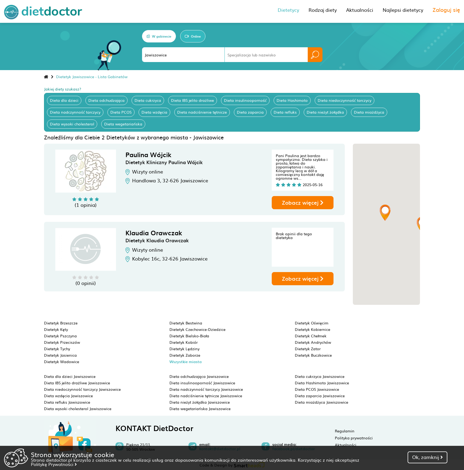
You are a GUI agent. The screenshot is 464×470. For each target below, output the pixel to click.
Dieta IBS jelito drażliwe (192, 100)
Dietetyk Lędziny (184, 348)
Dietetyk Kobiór (183, 342)
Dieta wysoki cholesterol (72, 123)
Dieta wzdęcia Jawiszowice (68, 395)
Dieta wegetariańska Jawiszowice (200, 408)
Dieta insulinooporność (245, 100)
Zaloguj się (446, 9)
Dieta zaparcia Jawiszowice (320, 395)
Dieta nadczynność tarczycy (75, 112)
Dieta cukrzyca (148, 100)
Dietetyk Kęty (56, 329)
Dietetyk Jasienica (60, 355)
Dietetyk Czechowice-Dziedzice (197, 329)
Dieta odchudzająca (106, 100)
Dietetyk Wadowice (61, 361)
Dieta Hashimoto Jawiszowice (322, 382)
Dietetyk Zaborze (184, 355)
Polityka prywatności (354, 437)
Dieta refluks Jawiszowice (67, 402)
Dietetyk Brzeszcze (61, 323)
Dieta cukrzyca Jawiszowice (320, 376)
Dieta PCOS (121, 112)
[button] (385, 213)
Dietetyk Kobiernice (312, 329)
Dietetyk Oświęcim (311, 323)
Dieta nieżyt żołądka (325, 112)
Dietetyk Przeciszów (62, 342)
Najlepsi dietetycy (403, 9)
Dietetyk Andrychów (313, 342)
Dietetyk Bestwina (185, 323)
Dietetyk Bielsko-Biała (189, 335)
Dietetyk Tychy (57, 348)
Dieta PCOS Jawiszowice (317, 389)
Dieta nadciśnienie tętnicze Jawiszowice (205, 395)
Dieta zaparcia (250, 112)
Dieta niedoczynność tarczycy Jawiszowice (82, 389)
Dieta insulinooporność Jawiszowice (202, 382)
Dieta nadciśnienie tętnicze (202, 112)
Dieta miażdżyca (369, 112)
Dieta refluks (285, 112)
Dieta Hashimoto (292, 100)
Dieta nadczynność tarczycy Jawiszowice (206, 389)
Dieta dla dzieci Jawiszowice (70, 376)
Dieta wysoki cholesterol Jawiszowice (77, 408)
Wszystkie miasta (185, 361)
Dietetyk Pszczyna (60, 335)
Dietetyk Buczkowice (313, 355)
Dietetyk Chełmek (311, 335)
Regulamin (344, 430)
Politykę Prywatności (53, 464)
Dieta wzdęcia (154, 112)
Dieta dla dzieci (64, 100)
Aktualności (345, 444)
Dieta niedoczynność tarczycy (344, 100)
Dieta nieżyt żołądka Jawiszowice (199, 402)
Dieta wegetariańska (123, 123)
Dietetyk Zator (308, 348)
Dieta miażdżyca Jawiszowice (321, 402)
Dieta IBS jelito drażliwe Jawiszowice (77, 382)
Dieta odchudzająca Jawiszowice (199, 376)
